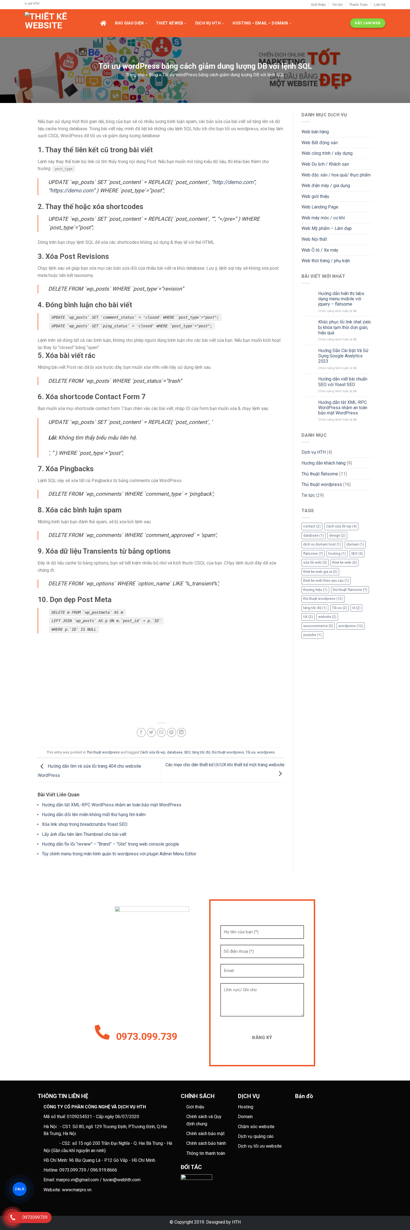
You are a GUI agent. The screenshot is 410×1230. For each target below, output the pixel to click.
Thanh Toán (358, 5)
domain (355, 544)
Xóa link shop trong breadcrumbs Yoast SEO (84, 824)
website (327, 617)
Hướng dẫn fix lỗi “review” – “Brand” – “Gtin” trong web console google (110, 844)
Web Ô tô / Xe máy (320, 250)
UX (308, 617)
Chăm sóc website (256, 1126)
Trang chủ (135, 74)
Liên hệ (379, 5)
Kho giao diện (129, 23)
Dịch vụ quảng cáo (256, 1136)
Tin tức (337, 5)
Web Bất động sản (320, 142)
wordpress (266, 752)
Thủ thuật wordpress (103, 752)
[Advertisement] (161, 679)
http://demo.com (233, 182)
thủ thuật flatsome (350, 590)
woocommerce (318, 626)
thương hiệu (315, 590)
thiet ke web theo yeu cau (326, 580)
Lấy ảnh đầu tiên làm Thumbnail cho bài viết (84, 834)
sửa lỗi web (315, 562)
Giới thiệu (318, 5)
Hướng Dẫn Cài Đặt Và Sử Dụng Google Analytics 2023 (343, 356)
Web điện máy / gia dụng (326, 185)
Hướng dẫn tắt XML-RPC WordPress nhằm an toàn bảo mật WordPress (111, 804)
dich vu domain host (322, 544)
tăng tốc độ (201, 752)
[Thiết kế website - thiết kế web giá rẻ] (62, 23)
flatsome (313, 553)
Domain (245, 1116)
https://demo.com (71, 190)
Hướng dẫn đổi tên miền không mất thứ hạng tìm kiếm (94, 814)
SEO (187, 752)
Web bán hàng (315, 131)
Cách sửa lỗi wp (152, 752)
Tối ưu (250, 752)
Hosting (245, 1106)
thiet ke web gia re (320, 571)
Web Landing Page (320, 207)
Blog (153, 74)
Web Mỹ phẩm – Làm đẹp (327, 228)
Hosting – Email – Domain (260, 23)
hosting (337, 553)
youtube (312, 635)
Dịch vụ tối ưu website (260, 1146)
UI (356, 608)
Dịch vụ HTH (208, 23)
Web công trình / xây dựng (327, 153)
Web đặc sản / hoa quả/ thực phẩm (336, 175)
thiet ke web (344, 562)
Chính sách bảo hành (206, 1143)
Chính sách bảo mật (205, 1133)
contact (312, 526)
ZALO (19, 1188)
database (174, 752)
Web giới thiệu (315, 196)
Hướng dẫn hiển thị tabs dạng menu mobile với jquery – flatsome (341, 299)
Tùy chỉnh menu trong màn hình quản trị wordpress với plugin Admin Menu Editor (119, 853)
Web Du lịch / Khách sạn (325, 164)
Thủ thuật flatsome (320, 474)
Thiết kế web (169, 23)
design (337, 535)
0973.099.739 (146, 1036)
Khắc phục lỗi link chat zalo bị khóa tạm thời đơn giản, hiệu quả (344, 327)
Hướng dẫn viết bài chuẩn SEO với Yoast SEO (342, 381)
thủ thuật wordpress (228, 752)
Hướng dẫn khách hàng (324, 463)
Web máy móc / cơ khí (323, 217)
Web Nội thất (314, 239)
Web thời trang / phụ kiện (326, 260)
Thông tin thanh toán (205, 1153)
